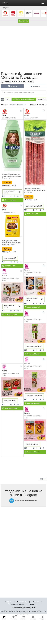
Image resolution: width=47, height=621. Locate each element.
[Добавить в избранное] (21, 110)
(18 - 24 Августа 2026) (9, 116)
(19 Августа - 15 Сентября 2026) (32, 272)
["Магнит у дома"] (13, 13)
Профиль (42, 619)
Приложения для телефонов (23, 607)
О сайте (36, 602)
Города (8, 602)
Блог (32, 604)
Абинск (5, 3)
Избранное (13, 617)
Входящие (33, 619)
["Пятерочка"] (5, 13)
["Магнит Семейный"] (20, 13)
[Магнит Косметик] (27, 266)
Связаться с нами (17, 604)
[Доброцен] (36, 13)
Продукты (5, 8)
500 (41, 479)
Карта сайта (22, 602)
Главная (4, 619)
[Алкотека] (28, 13)
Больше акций (24, 470)
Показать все (23, 21)
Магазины (23, 619)
